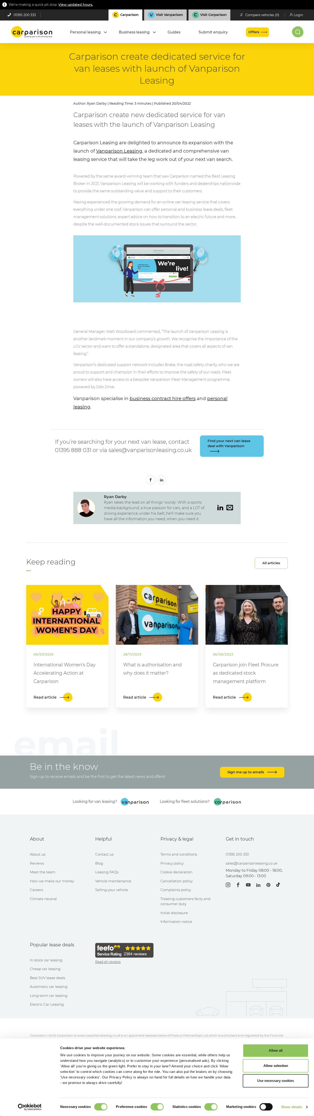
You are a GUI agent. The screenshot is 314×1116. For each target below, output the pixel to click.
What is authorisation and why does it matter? (152, 669)
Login (298, 15)
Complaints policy (175, 890)
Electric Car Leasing (47, 1004)
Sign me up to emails (246, 772)
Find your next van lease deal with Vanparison (229, 443)
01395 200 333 (25, 15)
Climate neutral (43, 899)
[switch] (157, 1106)
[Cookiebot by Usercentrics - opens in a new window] (30, 1107)
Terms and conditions (178, 854)
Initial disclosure (174, 913)
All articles (271, 563)
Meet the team (42, 872)
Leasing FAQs (106, 872)
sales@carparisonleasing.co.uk (251, 863)
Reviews (37, 863)
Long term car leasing (48, 995)
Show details (291, 1107)
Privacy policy (172, 863)
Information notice (176, 921)
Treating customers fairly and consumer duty (185, 901)
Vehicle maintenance (113, 881)
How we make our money (52, 881)
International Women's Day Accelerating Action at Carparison (65, 673)
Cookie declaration (176, 872)
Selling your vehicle (111, 890)
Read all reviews (108, 962)
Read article (45, 697)
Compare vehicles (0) (262, 15)
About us (37, 854)
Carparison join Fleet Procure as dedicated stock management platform (245, 673)
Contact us (104, 854)
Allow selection (275, 1066)
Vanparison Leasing (119, 151)
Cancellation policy (176, 881)
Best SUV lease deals (47, 978)
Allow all (276, 1050)
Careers (36, 890)
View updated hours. (75, 5)
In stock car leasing (46, 960)
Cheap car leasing (45, 969)
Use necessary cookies (275, 1081)
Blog (99, 863)
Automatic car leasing (48, 986)
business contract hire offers (163, 398)
